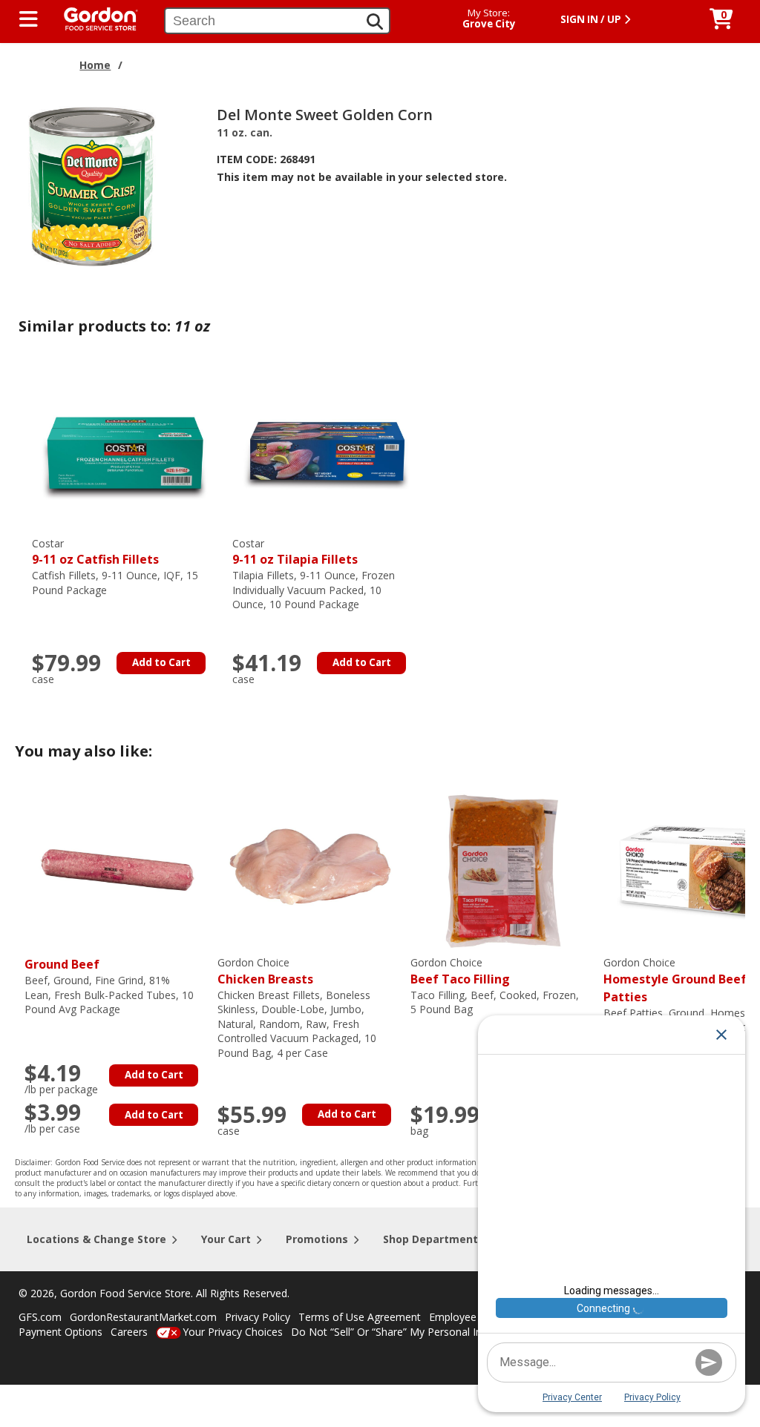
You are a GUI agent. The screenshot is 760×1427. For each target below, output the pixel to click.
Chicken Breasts (265, 971)
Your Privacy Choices (233, 1332)
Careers (129, 1332)
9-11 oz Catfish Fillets (95, 552)
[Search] (375, 21)
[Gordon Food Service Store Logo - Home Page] (93, 17)
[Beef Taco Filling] (503, 869)
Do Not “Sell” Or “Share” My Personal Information (410, 1332)
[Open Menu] (28, 19)
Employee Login (467, 1317)
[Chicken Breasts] (310, 869)
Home (95, 65)
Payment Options (60, 1332)
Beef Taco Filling (460, 971)
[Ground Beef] (117, 869)
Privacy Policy (257, 1317)
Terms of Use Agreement (359, 1317)
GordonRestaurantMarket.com (143, 1317)
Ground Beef (61, 964)
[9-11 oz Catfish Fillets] (124, 449)
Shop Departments (433, 1239)
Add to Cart (161, 662)
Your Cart (226, 1239)
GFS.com (40, 1317)
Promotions (317, 1239)
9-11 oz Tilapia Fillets (295, 552)
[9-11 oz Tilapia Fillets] (325, 449)
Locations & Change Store (96, 1239)
